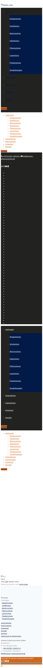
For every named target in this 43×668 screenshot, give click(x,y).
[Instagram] (2, 166)
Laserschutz (14, 55)
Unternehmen (10, 77)
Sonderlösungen (16, 70)
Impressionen (10, 84)
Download (9, 92)
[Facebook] (4, 166)
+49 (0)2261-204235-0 (12, 648)
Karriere (4, 108)
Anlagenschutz (15, 18)
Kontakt (8, 99)
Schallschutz (14, 26)
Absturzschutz (15, 33)
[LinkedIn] (8, 166)
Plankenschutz (15, 62)
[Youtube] (6, 166)
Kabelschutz (14, 40)
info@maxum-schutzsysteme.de (13, 653)
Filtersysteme (15, 48)
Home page (23, 584)
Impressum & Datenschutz (11, 636)
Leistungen (9, 11)
